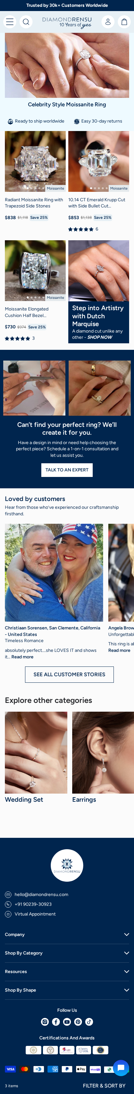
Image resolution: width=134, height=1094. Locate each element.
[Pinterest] (78, 1022)
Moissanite (55, 188)
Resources (16, 971)
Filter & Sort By (104, 1086)
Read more (22, 657)
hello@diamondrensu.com (41, 894)
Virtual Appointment (35, 914)
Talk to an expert (67, 470)
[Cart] (124, 21)
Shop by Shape (20, 990)
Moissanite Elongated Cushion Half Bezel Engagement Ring (26, 312)
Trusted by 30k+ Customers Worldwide (67, 5)
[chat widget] (121, 1068)
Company (15, 934)
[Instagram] (45, 1022)
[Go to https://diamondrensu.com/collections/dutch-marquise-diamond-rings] (98, 270)
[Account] (107, 21)
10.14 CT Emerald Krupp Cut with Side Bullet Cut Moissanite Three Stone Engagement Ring (96, 203)
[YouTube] (67, 1022)
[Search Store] (26, 21)
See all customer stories (69, 674)
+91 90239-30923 (33, 904)
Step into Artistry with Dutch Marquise (98, 316)
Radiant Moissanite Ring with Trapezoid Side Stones (34, 203)
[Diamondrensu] (67, 24)
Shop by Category (24, 953)
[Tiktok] (89, 1022)
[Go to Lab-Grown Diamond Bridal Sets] (36, 753)
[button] (9, 21)
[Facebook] (56, 1022)
